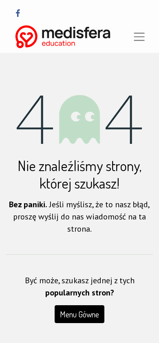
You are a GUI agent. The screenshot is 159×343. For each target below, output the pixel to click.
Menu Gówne (79, 314)
